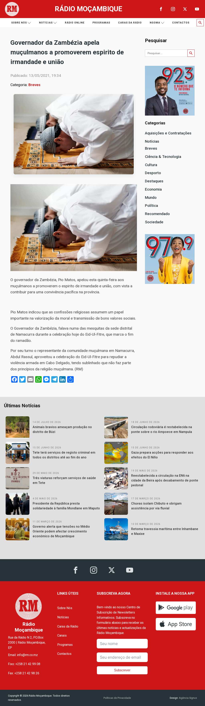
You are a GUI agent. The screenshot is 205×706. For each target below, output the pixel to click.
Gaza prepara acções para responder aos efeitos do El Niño (162, 455)
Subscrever (122, 670)
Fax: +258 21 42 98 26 (23, 673)
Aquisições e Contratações (168, 133)
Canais (62, 635)
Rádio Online (74, 22)
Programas (101, 22)
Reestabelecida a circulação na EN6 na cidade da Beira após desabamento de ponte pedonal (164, 480)
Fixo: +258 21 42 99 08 (24, 664)
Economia (153, 189)
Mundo (151, 197)
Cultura (151, 165)
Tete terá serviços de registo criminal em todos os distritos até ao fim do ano (64, 455)
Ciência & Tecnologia (163, 156)
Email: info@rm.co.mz (23, 655)
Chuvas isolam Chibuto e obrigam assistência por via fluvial (156, 506)
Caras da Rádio (130, 22)
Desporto (153, 173)
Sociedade (154, 222)
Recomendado (157, 213)
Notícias (46, 22)
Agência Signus (187, 697)
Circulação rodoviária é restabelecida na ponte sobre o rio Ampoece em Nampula (161, 429)
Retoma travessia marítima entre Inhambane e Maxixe (164, 531)
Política (151, 205)
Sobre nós (19, 22)
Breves (34, 84)
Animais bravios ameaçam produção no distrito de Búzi (62, 429)
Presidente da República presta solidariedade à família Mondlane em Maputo (66, 506)
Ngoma (155, 22)
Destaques (154, 181)
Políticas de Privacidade (117, 697)
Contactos (180, 22)
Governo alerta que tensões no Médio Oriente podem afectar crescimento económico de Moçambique (61, 531)
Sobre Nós (64, 608)
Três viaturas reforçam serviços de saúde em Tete (64, 480)
